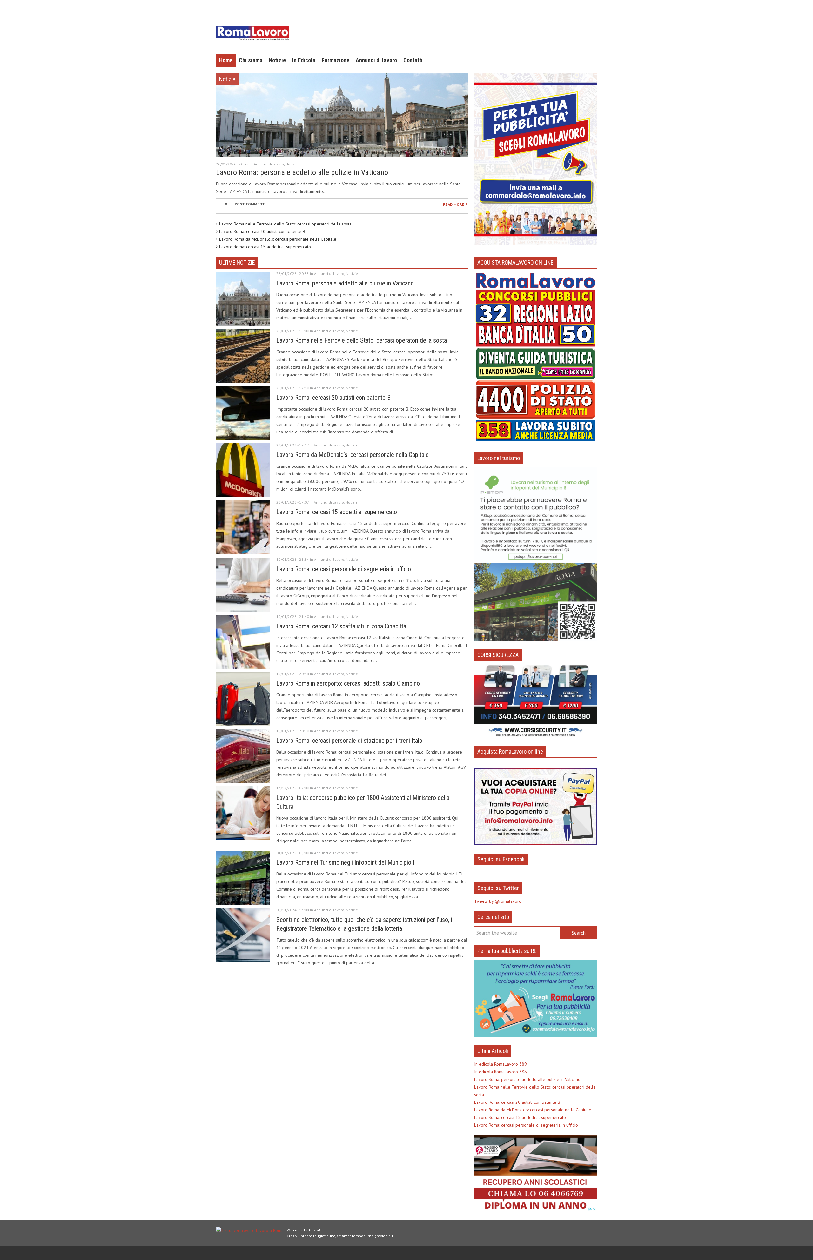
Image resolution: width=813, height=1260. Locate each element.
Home (225, 60)
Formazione (335, 60)
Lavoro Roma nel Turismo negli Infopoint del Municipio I (345, 862)
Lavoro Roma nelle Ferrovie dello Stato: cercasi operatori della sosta (285, 224)
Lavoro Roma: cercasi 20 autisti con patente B (262, 231)
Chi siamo (250, 60)
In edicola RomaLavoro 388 (500, 1072)
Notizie (277, 60)
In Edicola (303, 60)
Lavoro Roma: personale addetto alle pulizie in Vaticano (302, 172)
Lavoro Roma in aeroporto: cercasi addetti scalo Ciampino (348, 683)
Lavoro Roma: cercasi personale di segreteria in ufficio (343, 569)
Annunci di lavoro (376, 60)
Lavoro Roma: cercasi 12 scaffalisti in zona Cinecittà (341, 626)
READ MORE (455, 203)
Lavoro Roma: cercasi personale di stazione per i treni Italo (349, 740)
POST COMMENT (250, 204)
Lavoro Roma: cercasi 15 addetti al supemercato (265, 247)
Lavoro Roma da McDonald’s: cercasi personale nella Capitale (277, 239)
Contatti (413, 60)
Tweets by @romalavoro (497, 901)
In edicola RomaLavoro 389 (500, 1064)
